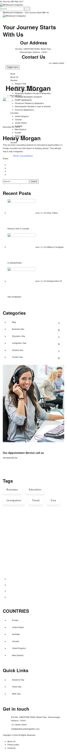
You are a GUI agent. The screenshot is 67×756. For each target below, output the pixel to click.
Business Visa (36, 330)
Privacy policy (13, 744)
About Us (14, 77)
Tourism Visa (36, 358)
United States (18, 627)
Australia (16, 634)
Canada (15, 641)
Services (13, 80)
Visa (53, 500)
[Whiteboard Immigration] (14, 16)
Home (12, 73)
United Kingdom (19, 648)
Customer (11, 748)
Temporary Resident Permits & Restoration (33, 93)
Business (12, 489)
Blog (36, 323)
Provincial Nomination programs (28, 96)
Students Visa (18, 679)
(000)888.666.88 (10, 457)
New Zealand (17, 655)
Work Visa (16, 694)
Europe (15, 620)
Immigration (14, 500)
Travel (36, 500)
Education (35, 489)
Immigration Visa (36, 344)
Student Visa (36, 351)
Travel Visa (16, 686)
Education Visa (36, 337)
